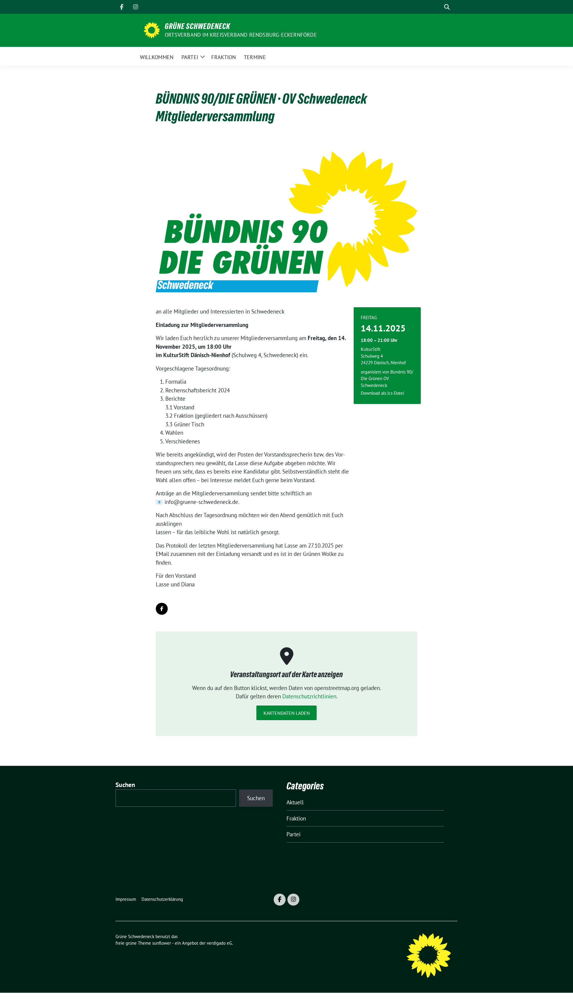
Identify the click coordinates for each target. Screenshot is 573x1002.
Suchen (125, 785)
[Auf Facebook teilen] (162, 609)
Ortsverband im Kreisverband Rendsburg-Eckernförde (241, 34)
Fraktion (296, 818)
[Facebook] (122, 7)
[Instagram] (135, 7)
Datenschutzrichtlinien (309, 696)
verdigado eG (219, 943)
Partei (293, 834)
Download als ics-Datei (382, 393)
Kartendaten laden (287, 713)
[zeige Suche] (447, 7)
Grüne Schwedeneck (197, 26)
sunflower (161, 943)
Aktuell (295, 802)
